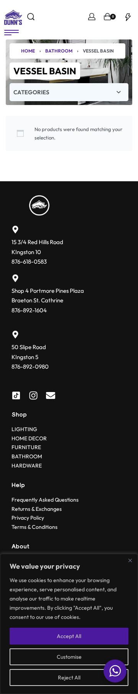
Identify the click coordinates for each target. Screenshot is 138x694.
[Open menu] (11, 33)
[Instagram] (33, 395)
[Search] (31, 17)
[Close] (130, 560)
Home (28, 51)
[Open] (128, 16)
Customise (69, 656)
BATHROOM (58, 51)
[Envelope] (50, 395)
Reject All (69, 677)
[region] (69, 624)
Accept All (69, 636)
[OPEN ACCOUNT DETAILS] (92, 17)
